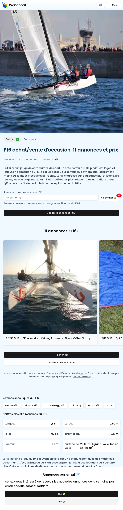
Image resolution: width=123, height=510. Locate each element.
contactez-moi (81, 376)
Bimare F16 (11, 405)
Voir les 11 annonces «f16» (61, 212)
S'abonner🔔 (110, 197)
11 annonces (62, 354)
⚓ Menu (113, 5)
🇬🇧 (100, 5)
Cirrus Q (76, 405)
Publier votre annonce (61, 362)
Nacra (46, 159)
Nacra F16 (93, 405)
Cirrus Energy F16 (54, 405)
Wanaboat (10, 159)
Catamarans (29, 159)
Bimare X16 (31, 405)
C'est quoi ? (29, 139)
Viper (110, 405)
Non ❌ (61, 501)
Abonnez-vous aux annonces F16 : (23, 192)
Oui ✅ (61, 494)
